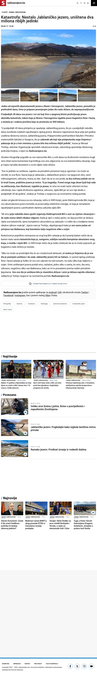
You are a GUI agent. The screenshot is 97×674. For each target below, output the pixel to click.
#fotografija (7, 304)
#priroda (19, 304)
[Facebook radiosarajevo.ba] (70, 666)
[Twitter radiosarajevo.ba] (77, 666)
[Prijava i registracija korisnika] (84, 3)
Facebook (8, 295)
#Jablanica (31, 304)
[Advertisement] (48, 332)
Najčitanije (10, 356)
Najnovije (10, 498)
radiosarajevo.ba (24, 667)
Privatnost (38, 664)
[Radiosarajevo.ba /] (10, 95)
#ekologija (44, 304)
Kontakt (27, 664)
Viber (47, 295)
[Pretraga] (81, 3)
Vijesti (5, 12)
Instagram (20, 295)
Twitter (84, 292)
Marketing (5, 664)
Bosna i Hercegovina (17, 12)
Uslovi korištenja (52, 664)
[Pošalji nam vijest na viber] (84, 666)
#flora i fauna (7, 309)
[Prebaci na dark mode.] (77, 3)
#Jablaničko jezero (78, 304)
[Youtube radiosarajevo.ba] (91, 666)
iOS (60, 292)
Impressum (17, 664)
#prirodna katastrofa (60, 304)
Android (53, 292)
